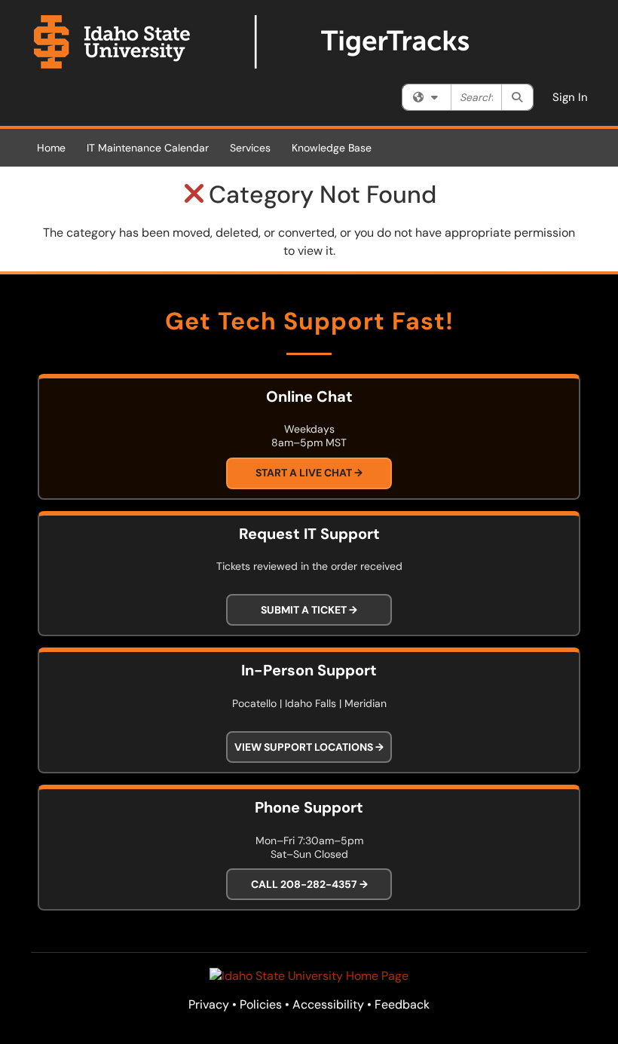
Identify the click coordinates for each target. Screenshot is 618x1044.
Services (250, 148)
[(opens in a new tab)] (252, 42)
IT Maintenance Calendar (148, 148)
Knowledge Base (332, 148)
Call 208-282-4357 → (309, 884)
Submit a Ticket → (309, 610)
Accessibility (328, 1004)
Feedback (402, 1004)
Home (51, 148)
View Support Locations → (309, 747)
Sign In (570, 97)
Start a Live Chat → (309, 472)
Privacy (208, 1004)
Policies (261, 1004)
